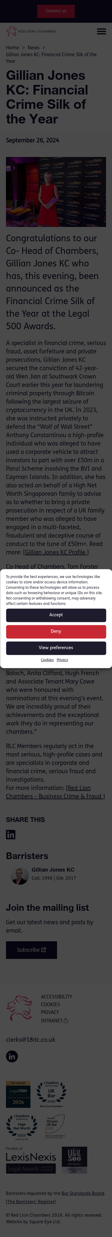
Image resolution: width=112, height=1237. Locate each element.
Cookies (47, 660)
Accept (56, 615)
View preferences (56, 648)
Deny (56, 631)
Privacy (62, 660)
